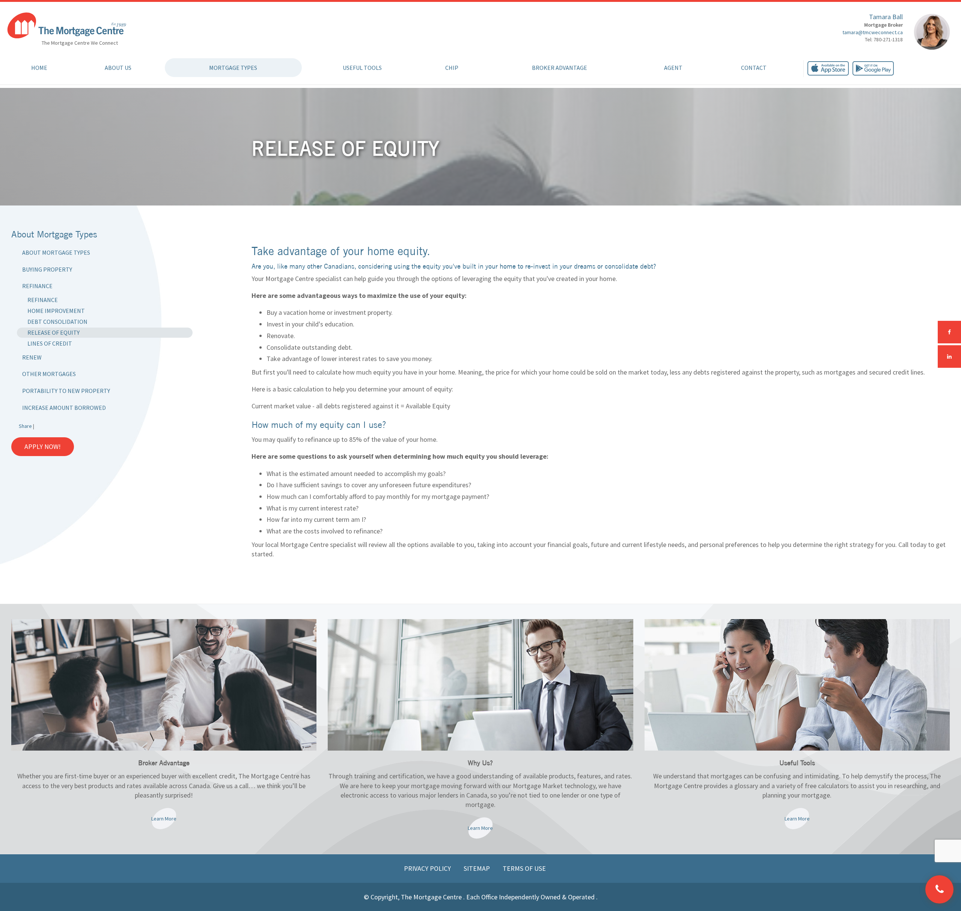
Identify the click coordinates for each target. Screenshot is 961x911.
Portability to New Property (66, 390)
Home (39, 67)
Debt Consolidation (57, 321)
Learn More (163, 818)
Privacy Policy (428, 868)
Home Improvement (56, 310)
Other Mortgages (49, 374)
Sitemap (477, 868)
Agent (673, 67)
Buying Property (47, 269)
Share (25, 426)
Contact (754, 67)
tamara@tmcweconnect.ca (872, 32)
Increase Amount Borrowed (64, 407)
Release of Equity (53, 332)
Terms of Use (524, 868)
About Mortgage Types (56, 252)
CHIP (451, 67)
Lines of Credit (49, 343)
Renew (32, 357)
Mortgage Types (233, 67)
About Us (118, 67)
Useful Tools (362, 67)
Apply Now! (42, 446)
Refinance (37, 286)
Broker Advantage (559, 67)
